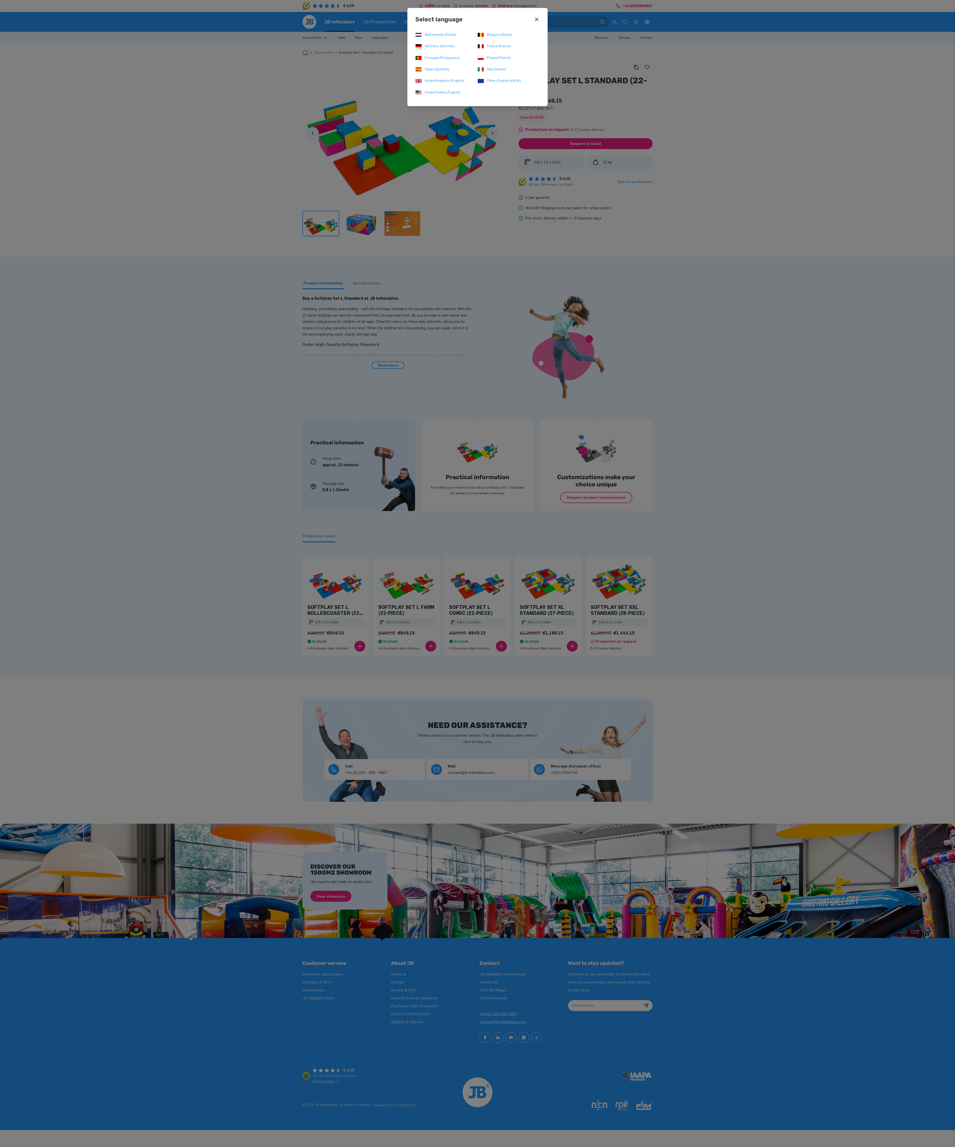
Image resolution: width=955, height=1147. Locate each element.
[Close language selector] (537, 19)
